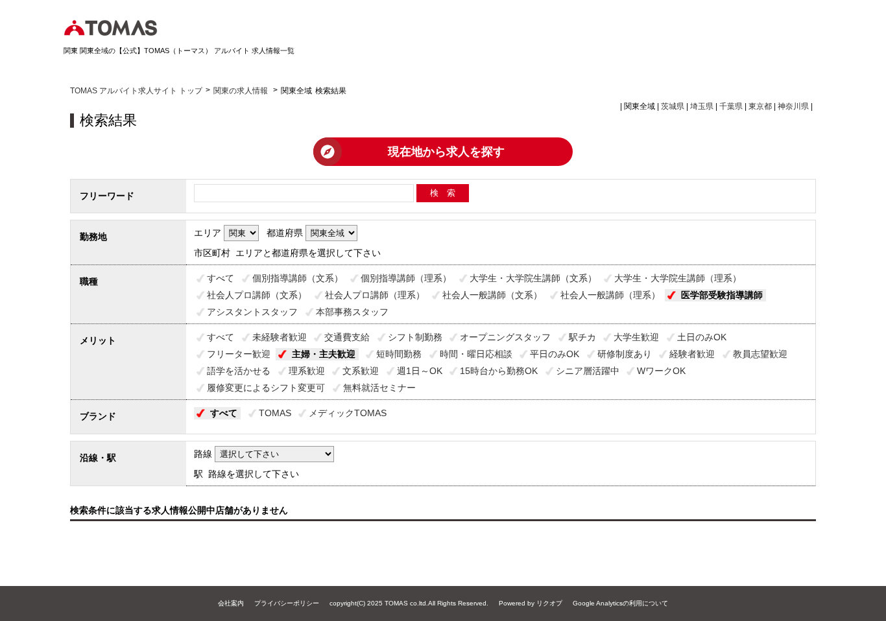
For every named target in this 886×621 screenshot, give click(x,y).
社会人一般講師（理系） (610, 295)
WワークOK (661, 371)
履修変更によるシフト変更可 (266, 387)
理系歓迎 (307, 371)
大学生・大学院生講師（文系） (533, 278)
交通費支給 (347, 337)
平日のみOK (554, 354)
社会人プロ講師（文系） (257, 295)
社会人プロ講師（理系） (375, 295)
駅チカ (582, 337)
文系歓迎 (360, 371)
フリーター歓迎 (238, 354)
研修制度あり (624, 354)
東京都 (760, 106)
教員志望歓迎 (760, 354)
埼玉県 (701, 106)
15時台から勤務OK (499, 371)
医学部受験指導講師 (722, 295)
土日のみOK (701, 337)
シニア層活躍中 (587, 371)
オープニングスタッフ (505, 337)
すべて (220, 278)
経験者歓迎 (692, 354)
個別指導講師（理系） (406, 278)
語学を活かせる (238, 371)
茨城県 (672, 106)
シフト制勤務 (415, 337)
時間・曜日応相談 (476, 354)
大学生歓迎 (636, 337)
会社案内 (231, 603)
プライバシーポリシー (286, 603)
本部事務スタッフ (352, 312)
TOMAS (275, 413)
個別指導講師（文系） (297, 278)
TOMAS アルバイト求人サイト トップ (136, 90)
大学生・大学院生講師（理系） (677, 278)
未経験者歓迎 (279, 337)
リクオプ (549, 603)
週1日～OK (419, 371)
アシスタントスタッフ (252, 312)
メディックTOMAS (348, 413)
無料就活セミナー (379, 387)
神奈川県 (793, 106)
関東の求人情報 (241, 90)
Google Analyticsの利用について (620, 603)
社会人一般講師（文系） (492, 295)
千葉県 (731, 106)
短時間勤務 (399, 354)
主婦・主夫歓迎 (323, 354)
